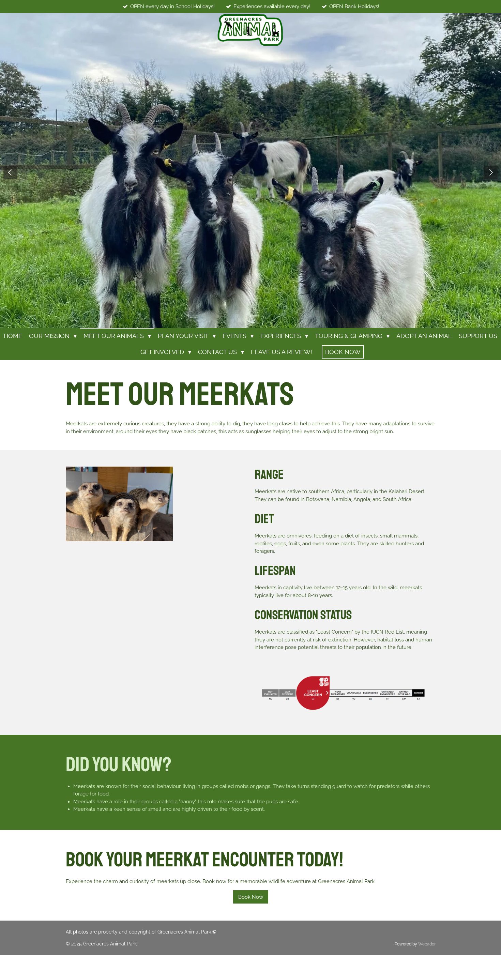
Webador (427, 944)
